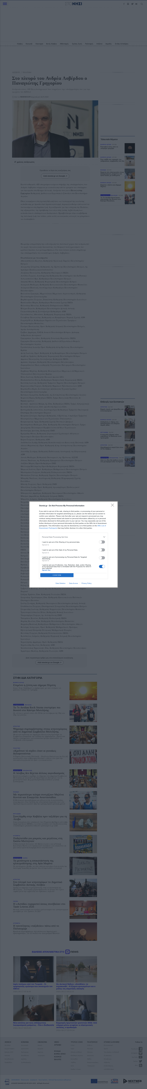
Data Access (73, 583)
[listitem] (73, 537)
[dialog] (73, 544)
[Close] (113, 506)
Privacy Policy (87, 583)
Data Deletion (60, 583)
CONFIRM (57, 575)
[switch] (102, 542)
